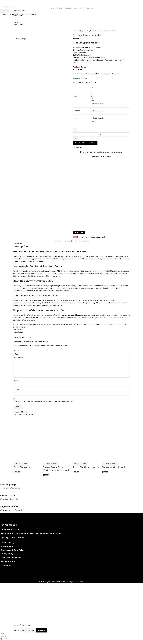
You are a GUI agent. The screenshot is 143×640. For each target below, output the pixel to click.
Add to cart (80, 142)
